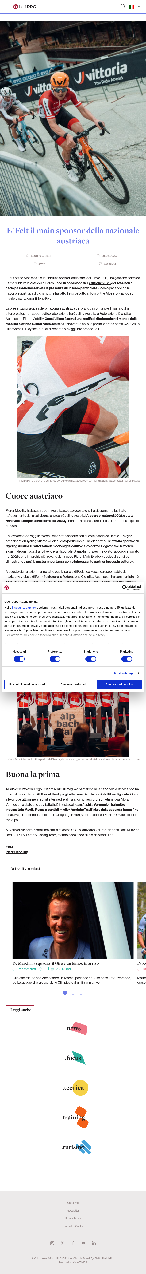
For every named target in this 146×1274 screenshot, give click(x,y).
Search (123, 6)
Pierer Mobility (17, 852)
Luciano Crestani (41, 256)
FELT (9, 847)
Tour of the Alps (101, 293)
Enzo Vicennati (26, 969)
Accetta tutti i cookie (119, 684)
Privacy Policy (73, 1218)
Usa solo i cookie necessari (27, 684)
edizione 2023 (100, 283)
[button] (65, 993)
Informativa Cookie (73, 1226)
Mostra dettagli (124, 673)
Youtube (83, 1243)
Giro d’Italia (99, 278)
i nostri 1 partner (24, 607)
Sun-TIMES (80, 1262)
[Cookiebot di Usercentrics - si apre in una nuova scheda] (125, 587)
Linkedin (94, 1243)
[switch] (55, 659)
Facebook (73, 1243)
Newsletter (73, 1210)
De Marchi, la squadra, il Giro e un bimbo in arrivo (56, 963)
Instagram (52, 1243)
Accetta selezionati (73, 684)
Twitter (62, 1243)
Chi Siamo (73, 1202)
